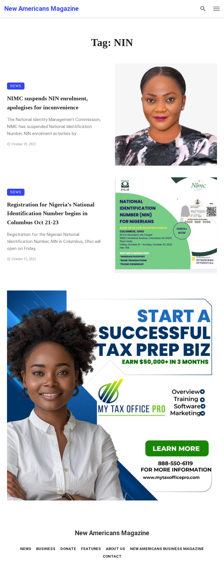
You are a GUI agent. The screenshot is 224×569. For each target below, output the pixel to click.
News (15, 86)
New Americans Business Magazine (167, 549)
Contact (112, 556)
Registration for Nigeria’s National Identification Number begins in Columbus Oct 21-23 (50, 213)
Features (91, 549)
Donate (68, 549)
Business (45, 549)
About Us (115, 549)
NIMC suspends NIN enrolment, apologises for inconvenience (47, 102)
